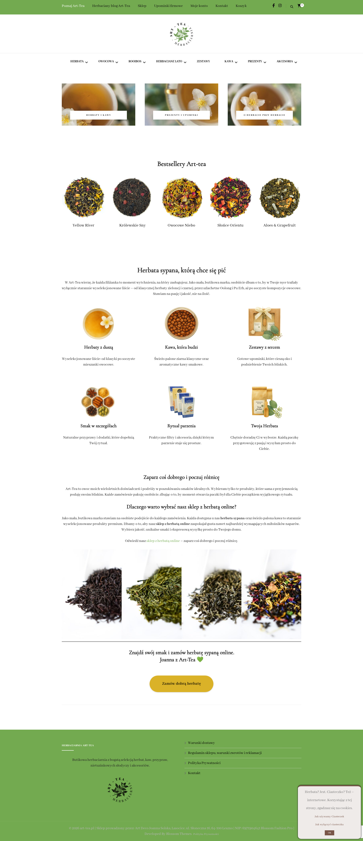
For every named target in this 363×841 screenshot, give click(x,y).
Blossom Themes (179, 834)
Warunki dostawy (201, 743)
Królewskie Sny (132, 225)
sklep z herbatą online (163, 541)
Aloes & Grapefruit (279, 225)
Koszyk (241, 6)
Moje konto (199, 6)
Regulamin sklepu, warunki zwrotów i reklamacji (225, 753)
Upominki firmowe (168, 6)
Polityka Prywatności (204, 763)
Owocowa (106, 61)
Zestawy (203, 61)
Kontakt (222, 6)
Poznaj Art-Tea (73, 6)
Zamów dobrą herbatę (181, 683)
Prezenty (255, 61)
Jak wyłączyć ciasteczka (329, 824)
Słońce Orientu (230, 225)
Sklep (142, 6)
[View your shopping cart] (299, 6)
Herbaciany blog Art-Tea (111, 6)
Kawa (229, 61)
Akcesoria (285, 61)
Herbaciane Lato (169, 61)
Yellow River (83, 225)
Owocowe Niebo (181, 225)
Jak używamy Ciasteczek (329, 816)
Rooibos (135, 61)
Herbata (77, 61)
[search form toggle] (291, 7)
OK (329, 832)
